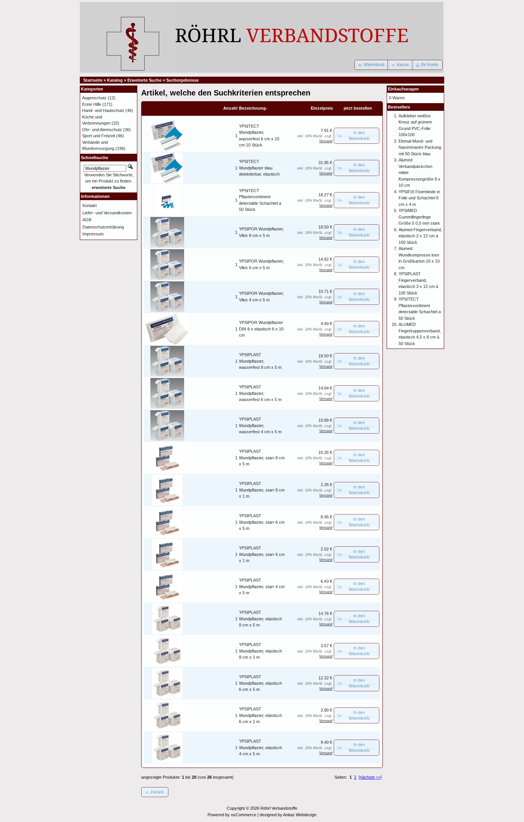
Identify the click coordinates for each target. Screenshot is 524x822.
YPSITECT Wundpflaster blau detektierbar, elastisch (259, 167)
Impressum (93, 234)
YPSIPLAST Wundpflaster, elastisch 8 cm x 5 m (260, 618)
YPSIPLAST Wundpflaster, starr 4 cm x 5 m (262, 586)
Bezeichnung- (253, 108)
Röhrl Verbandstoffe (278, 808)
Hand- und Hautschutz (103, 110)
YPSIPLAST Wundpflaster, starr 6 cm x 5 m (262, 522)
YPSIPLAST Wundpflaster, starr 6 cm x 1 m (262, 554)
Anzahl (230, 108)
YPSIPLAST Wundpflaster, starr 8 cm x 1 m (262, 489)
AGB (86, 219)
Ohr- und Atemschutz (102, 129)
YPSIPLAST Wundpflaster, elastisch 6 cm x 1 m (260, 715)
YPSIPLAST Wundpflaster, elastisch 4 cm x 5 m (260, 747)
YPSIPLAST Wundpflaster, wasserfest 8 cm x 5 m (260, 361)
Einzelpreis (322, 108)
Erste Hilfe (91, 104)
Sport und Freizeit (98, 135)
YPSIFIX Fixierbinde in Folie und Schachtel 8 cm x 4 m (419, 198)
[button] (371, 65)
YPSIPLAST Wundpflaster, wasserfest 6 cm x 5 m (260, 393)
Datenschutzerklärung (103, 227)
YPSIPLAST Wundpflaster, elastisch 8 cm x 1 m (260, 650)
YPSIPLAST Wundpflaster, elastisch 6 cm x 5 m (260, 683)
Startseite (92, 80)
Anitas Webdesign (299, 814)
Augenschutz (94, 97)
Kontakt (89, 205)
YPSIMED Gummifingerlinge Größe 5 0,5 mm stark (419, 216)
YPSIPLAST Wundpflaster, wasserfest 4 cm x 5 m (260, 425)
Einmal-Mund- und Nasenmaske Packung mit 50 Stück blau (420, 147)
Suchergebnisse (182, 80)
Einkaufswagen (403, 89)
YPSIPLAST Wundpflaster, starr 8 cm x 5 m (262, 457)
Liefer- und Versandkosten (107, 212)
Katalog (115, 80)
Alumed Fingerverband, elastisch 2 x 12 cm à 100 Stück (420, 236)
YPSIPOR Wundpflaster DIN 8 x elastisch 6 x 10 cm (261, 328)
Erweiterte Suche (144, 80)
